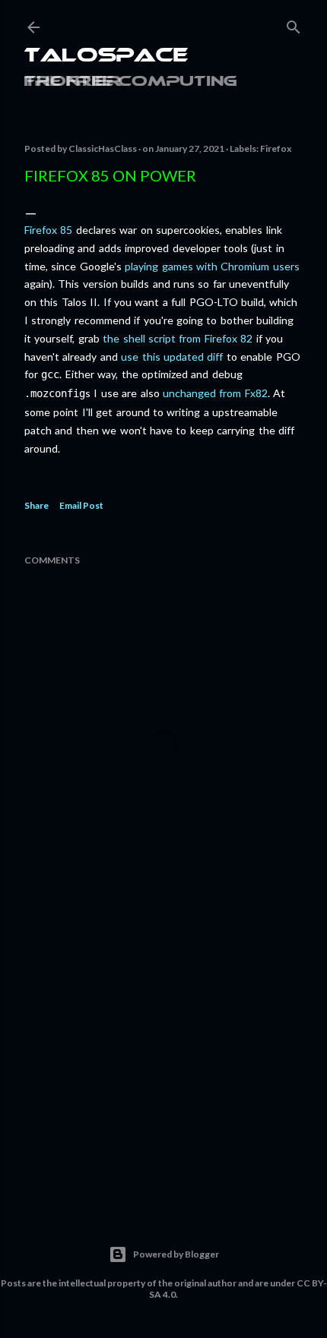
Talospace (106, 57)
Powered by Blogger (176, 1254)
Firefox (275, 148)
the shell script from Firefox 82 (177, 338)
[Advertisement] (163, 1063)
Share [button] (36, 505)
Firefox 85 (48, 229)
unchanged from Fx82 (215, 393)
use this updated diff (172, 356)
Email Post (81, 505)
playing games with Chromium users (212, 266)
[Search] (293, 24)
